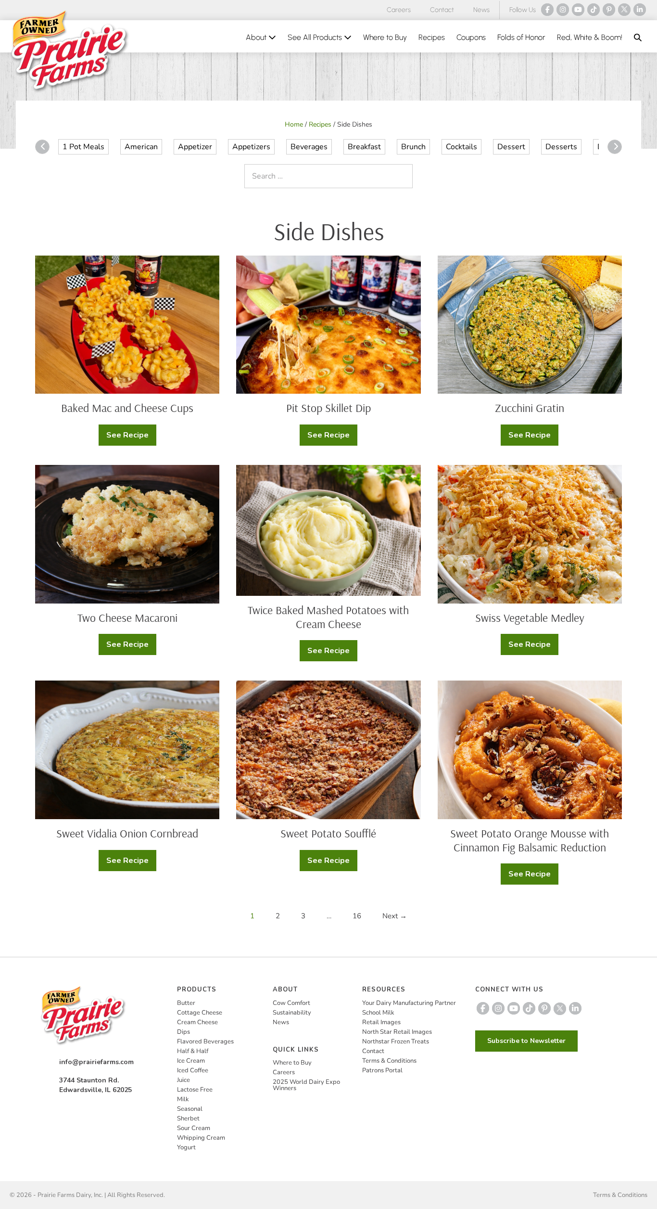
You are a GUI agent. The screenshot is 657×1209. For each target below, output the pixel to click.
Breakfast (364, 146)
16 (357, 916)
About (257, 37)
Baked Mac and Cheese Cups (127, 407)
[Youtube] (578, 9)
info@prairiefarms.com (96, 1062)
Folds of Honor (521, 37)
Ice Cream (191, 1060)
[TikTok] (593, 9)
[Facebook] (547, 9)
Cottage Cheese (199, 1012)
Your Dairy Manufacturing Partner (409, 1003)
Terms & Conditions (389, 1060)
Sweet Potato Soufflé (328, 833)
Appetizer (195, 146)
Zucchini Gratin (529, 407)
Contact (442, 10)
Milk (183, 1099)
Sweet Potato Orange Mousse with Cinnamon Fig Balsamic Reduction (529, 840)
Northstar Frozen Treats (395, 1041)
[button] (637, 37)
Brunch (413, 146)
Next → (394, 916)
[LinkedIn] (639, 9)
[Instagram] (562, 9)
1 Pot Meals (83, 146)
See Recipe (131, 438)
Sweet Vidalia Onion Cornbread (127, 833)
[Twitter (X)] (624, 9)
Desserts (561, 146)
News (481, 10)
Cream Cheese (197, 1022)
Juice (183, 1080)
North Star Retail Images (397, 1032)
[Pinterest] (609, 9)
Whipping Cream (201, 1137)
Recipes (431, 37)
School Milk (378, 1012)
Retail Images (381, 1022)
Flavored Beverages (205, 1041)
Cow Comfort (291, 1003)
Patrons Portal (382, 1070)
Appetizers (251, 146)
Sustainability (292, 1012)
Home (294, 124)
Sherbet (188, 1118)
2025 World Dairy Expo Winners (306, 1085)
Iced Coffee (192, 1070)
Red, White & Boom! (589, 37)
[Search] (403, 176)
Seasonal (189, 1109)
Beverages (309, 146)
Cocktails (461, 146)
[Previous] (42, 147)
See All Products (316, 37)
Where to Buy (385, 37)
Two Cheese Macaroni (127, 617)
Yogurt (186, 1147)
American (141, 146)
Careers (399, 10)
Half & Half (192, 1051)
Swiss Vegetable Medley (529, 617)
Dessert (511, 146)
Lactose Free (195, 1089)
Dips (183, 1032)
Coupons (471, 37)
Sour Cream (193, 1128)
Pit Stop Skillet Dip (328, 407)
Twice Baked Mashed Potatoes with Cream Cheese (328, 617)
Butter (186, 1003)
